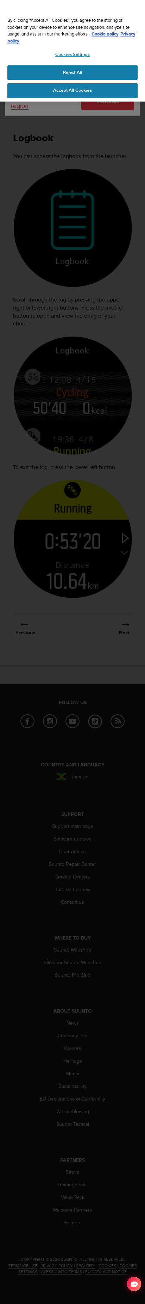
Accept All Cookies (72, 90)
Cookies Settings (72, 54)
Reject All (72, 72)
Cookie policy (105, 34)
